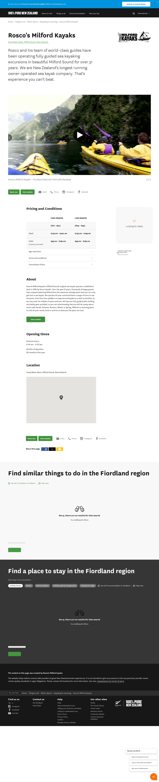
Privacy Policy (62, 717)
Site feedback (38, 703)
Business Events (97, 711)
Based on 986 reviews (123, 254)
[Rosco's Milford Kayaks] (134, 36)
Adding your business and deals (69, 708)
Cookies (60, 720)
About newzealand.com (66, 706)
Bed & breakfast (42, 586)
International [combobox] (143, 13)
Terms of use (62, 714)
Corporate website (97, 714)
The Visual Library (97, 706)
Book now (14, 192)
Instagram (16, 706)
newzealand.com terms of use (110, 681)
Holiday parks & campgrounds (65, 586)
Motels (28, 586)
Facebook (15, 710)
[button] (47, 13)
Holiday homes (15, 586)
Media (93, 703)
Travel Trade (95, 708)
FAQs (59, 703)
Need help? (37, 706)
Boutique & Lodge (87, 586)
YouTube (15, 713)
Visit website (27, 192)
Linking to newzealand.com (67, 711)
